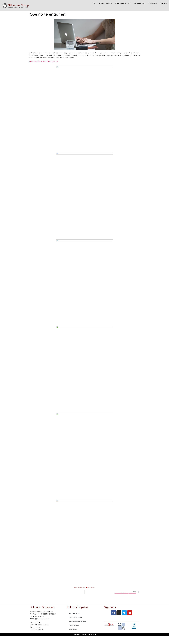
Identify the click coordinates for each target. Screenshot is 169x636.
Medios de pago (139, 3)
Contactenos (152, 3)
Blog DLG (163, 3)
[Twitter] (124, 612)
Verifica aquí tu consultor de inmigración (43, 61)
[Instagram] (118, 612)
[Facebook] (113, 612)
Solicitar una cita (74, 613)
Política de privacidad (75, 617)
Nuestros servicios (122, 3)
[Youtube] (129, 612)
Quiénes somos (104, 3)
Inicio (94, 3)
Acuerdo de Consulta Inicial (77, 621)
